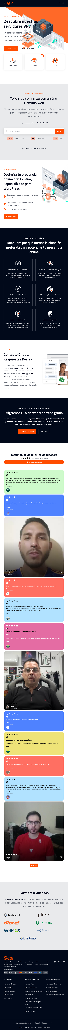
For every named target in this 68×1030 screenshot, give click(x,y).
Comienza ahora (11, 58)
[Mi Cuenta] (62, 3)
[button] (33, 84)
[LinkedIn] (63, 971)
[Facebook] (55, 971)
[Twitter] (59, 971)
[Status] (59, 3)
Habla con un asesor (28, 58)
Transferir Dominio (43, 133)
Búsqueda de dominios (27, 133)
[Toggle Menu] (4, 3)
